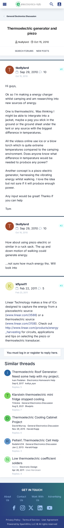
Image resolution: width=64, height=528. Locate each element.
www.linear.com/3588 (21, 315)
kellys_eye (30, 383)
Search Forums (24, 51)
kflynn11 (21, 284)
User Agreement (50, 519)
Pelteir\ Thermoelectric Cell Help (35, 440)
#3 (61, 285)
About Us (7, 498)
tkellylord (23, 41)
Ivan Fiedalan (18, 380)
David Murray (19, 425)
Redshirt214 (18, 444)
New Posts (42, 51)
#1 (61, 69)
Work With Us (38, 498)
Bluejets (29, 406)
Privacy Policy (13, 519)
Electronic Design (28, 467)
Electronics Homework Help (41, 380)
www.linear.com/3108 (21, 323)
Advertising (54, 496)
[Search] (51, 4)
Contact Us (21, 498)
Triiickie (16, 403)
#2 (61, 225)
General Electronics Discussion (37, 403)
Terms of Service (31, 519)
